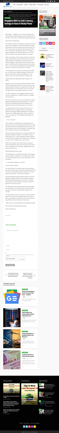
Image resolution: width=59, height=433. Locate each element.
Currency (26, 4)
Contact (21, 423)
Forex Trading (40, 4)
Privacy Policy (26, 423)
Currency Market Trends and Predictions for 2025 (49, 65)
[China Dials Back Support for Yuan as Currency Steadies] (41, 394)
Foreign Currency (32, 4)
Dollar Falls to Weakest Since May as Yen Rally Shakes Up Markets (49, 412)
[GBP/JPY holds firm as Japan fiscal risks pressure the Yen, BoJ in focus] (41, 385)
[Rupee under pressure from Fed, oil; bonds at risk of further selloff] (47, 25)
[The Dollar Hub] (7, 5)
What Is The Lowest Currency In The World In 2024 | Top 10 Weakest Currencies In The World (50, 89)
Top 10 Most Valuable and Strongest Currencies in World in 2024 (50, 56)
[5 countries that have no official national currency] (12, 359)
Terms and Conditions (35, 423)
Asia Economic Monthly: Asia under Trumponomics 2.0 (50, 403)
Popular (44, 48)
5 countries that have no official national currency (28, 355)
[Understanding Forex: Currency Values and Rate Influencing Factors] (12, 317)
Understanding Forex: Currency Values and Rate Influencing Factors (28, 314)
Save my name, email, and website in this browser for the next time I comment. (20, 255)
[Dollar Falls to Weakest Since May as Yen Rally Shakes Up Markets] (41, 411)
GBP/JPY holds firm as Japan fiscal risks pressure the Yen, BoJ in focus (50, 386)
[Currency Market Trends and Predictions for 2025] (42, 65)
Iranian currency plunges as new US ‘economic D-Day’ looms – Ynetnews (28, 293)
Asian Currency (19, 4)
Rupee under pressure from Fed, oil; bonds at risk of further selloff (47, 31)
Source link (8, 215)
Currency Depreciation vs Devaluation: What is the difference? (28, 335)
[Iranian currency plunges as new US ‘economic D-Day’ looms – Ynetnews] (12, 296)
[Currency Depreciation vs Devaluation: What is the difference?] (12, 338)
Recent (52, 48)
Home (14, 4)
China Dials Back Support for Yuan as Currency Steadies (49, 394)
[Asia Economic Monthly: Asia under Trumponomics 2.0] (41, 403)
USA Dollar (46, 4)
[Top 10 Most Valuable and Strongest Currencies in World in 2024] (42, 55)
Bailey (24, 296)
